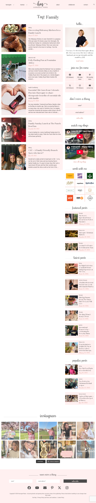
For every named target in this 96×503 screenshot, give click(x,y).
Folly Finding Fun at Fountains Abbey (42, 61)
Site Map (34, 497)
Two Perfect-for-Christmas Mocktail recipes (85, 383)
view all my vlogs (80, 161)
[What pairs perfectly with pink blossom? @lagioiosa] (29, 431)
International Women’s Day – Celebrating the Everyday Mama (84, 330)
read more (80, 60)
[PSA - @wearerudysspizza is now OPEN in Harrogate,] (86, 431)
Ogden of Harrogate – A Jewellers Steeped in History (86, 398)
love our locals (82, 394)
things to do (81, 230)
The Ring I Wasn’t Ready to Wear (85, 316)
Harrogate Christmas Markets (86, 234)
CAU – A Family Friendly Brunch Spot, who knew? (43, 151)
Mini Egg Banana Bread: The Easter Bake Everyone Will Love (85, 301)
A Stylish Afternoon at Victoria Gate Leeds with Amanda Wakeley (86, 285)
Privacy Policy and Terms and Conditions (47, 497)
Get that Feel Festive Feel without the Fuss (86, 247)
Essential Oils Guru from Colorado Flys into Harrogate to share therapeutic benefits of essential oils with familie (44, 94)
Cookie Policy (61, 497)
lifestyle (81, 213)
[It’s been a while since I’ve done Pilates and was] (67, 431)
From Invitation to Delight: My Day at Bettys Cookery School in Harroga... (85, 347)
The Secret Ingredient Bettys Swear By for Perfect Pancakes (86, 219)
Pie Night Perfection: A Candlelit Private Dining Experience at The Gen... (86, 269)
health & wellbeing (33, 87)
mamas (80, 379)
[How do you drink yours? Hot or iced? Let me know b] (10, 431)
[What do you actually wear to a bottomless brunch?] (86, 449)
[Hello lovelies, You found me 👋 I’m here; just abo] (67, 449)
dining (30, 27)
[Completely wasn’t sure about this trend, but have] (29, 449)
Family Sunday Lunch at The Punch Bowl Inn (44, 125)
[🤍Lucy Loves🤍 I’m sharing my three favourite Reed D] (10, 449)
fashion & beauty (83, 280)
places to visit (31, 57)
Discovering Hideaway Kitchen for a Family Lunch (44, 31)
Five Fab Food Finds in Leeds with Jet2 (86, 369)
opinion (80, 325)
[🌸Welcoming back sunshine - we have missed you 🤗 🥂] (48, 431)
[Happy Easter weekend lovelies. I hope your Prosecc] (48, 449)
